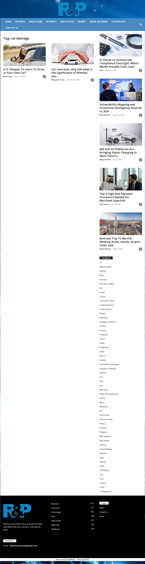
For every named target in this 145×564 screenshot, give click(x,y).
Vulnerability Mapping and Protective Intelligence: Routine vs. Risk (121, 108)
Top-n (102, 479)
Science (103, 445)
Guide (102, 343)
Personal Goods (106, 419)
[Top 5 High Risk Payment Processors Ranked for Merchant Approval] (121, 179)
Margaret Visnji (57, 80)
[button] (140, 25)
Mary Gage (7, 76)
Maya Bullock (105, 159)
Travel (102, 487)
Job (101, 377)
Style (102, 466)
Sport (102, 458)
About (101, 508)
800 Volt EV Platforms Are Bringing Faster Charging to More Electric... (118, 152)
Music (102, 402)
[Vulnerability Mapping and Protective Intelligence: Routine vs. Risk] (121, 90)
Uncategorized (105, 491)
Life (101, 385)
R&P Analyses (105, 436)
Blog (101, 275)
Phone (102, 424)
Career (102, 292)
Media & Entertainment (109, 394)
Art (101, 263)
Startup (102, 462)
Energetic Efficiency (108, 322)
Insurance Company (108, 369)
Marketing (104, 390)
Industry (103, 360)
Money (81, 21)
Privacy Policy (83, 559)
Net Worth (104, 407)
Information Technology (109, 364)
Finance (103, 330)
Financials (104, 335)
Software (103, 453)
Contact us (11, 27)
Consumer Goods (107, 301)
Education (104, 318)
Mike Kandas (105, 115)
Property (103, 428)
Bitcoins (103, 271)
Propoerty (103, 432)
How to (102, 356)
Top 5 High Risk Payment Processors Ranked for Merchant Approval (116, 197)
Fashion (103, 326)
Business (20, 21)
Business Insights (107, 284)
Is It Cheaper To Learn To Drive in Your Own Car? (23, 71)
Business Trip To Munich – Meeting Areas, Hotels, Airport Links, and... (120, 242)
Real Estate (67, 21)
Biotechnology (105, 267)
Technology (118, 21)
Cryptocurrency (106, 309)
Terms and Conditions (65, 559)
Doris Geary (104, 204)
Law (101, 381)
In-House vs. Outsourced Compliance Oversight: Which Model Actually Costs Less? (119, 63)
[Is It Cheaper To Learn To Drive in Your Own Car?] (24, 54)
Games (102, 339)
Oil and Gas (104, 415)
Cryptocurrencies (106, 305)
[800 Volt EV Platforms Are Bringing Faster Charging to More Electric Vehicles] (121, 134)
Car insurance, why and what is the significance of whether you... (71, 73)
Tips (101, 474)
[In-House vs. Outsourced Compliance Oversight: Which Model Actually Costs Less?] (121, 45)
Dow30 (102, 313)
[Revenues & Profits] (72, 9)
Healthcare (35, 21)
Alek (101, 70)
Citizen (102, 296)
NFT (101, 411)
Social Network (98, 21)
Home (8, 21)
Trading (103, 483)
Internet (51, 21)
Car (101, 288)
